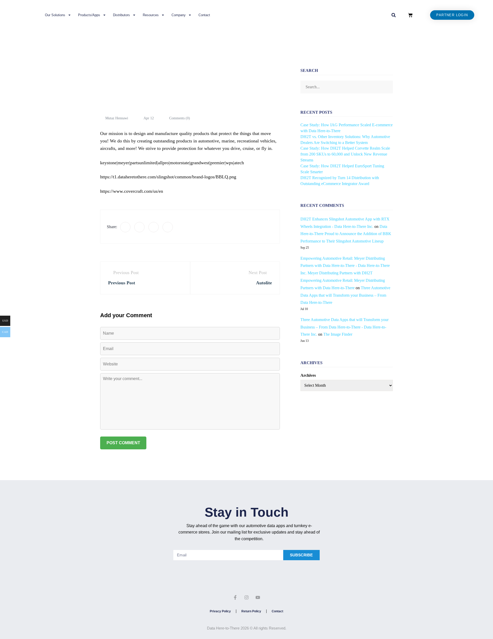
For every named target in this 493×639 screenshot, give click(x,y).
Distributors (121, 15)
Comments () (179, 118)
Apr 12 (149, 118)
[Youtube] (258, 598)
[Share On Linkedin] (153, 227)
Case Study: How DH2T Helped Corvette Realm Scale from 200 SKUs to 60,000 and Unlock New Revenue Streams (345, 154)
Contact (204, 15)
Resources (151, 15)
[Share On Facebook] (125, 227)
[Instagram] (246, 598)
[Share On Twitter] (139, 227)
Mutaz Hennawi (116, 118)
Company (179, 15)
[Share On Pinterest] (168, 227)
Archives (308, 375)
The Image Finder (337, 334)
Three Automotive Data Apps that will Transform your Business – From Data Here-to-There (345, 295)
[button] (393, 15)
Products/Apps (89, 15)
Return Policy (251, 611)
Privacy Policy (220, 611)
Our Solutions (55, 15)
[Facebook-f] (235, 598)
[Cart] (410, 15)
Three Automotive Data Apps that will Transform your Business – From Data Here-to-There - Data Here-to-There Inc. (344, 327)
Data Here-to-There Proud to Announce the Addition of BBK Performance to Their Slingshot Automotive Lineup (345, 234)
